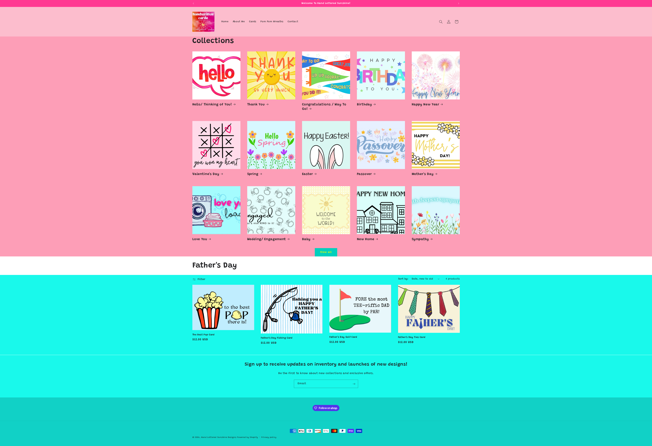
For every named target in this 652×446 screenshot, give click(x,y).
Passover (364, 174)
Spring (252, 174)
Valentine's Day (205, 174)
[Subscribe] (354, 384)
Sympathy (420, 239)
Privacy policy (268, 437)
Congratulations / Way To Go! (324, 106)
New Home (365, 239)
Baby (306, 239)
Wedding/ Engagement (266, 239)
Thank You (256, 104)
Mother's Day (423, 174)
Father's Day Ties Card (411, 337)
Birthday (364, 104)
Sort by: (403, 279)
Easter (307, 174)
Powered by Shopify (247, 437)
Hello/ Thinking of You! (212, 104)
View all (326, 252)
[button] (441, 22)
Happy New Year (425, 104)
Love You (199, 239)
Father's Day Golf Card (343, 337)
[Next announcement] (458, 3)
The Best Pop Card (203, 335)
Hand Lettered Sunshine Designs (218, 437)
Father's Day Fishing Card (277, 338)
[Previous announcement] (193, 3)
